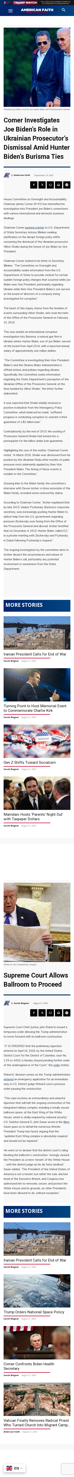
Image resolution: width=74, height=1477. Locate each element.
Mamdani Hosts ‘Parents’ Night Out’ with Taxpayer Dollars (33, 816)
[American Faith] (7, 175)
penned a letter (34, 227)
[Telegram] (66, 185)
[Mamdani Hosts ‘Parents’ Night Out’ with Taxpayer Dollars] (37, 793)
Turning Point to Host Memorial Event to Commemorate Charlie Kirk (35, 708)
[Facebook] (33, 185)
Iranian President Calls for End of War (35, 654)
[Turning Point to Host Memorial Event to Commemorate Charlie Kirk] (37, 685)
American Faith (22, 175)
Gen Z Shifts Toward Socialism (30, 762)
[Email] (50, 185)
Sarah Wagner (11, 660)
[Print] (58, 185)
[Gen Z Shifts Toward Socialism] (37, 741)
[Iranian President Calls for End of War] (37, 633)
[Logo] (37, 11)
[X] (42, 185)
